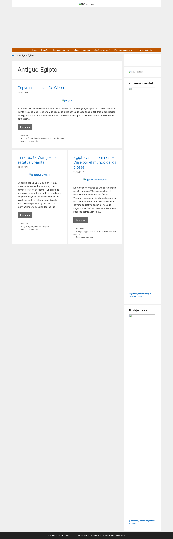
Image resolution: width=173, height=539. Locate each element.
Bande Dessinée (41, 138)
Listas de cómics (61, 50)
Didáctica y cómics (81, 50)
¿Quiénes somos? (102, 50)
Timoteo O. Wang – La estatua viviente (37, 160)
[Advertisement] (86, 27)
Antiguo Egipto (27, 138)
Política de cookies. (106, 535)
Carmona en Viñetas (99, 231)
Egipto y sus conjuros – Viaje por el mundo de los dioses (95, 162)
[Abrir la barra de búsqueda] (157, 50)
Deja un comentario (29, 141)
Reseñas (45, 50)
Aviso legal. (120, 535)
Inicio (34, 50)
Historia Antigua (57, 138)
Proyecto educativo (123, 50)
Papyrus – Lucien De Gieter (41, 87)
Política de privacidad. (87, 535)
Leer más (26, 128)
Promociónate (145, 50)
